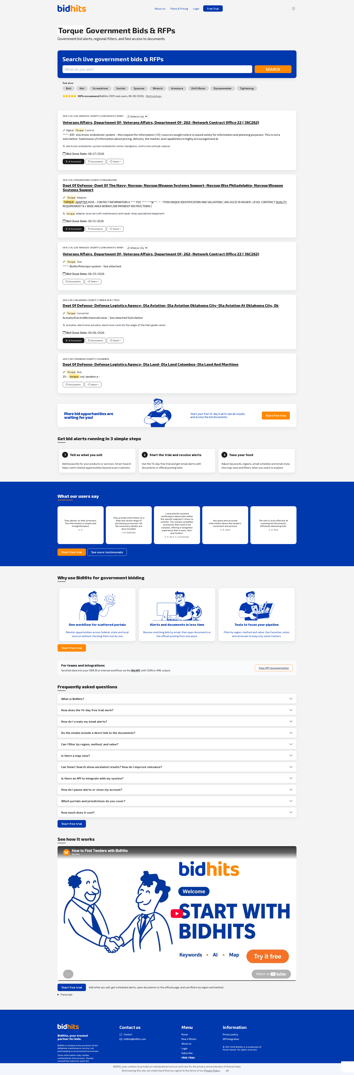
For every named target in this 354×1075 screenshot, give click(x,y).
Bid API (135, 670)
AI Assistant (74, 161)
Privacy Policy (212, 1070)
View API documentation (274, 667)
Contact (128, 1034)
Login (184, 1048)
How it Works (188, 1039)
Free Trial (213, 8)
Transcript (66, 994)
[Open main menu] (293, 8)
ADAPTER (81, 202)
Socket (120, 88)
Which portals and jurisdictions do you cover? (93, 801)
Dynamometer (223, 88)
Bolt (68, 88)
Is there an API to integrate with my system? (92, 778)
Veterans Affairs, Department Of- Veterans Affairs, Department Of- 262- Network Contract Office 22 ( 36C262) (161, 122)
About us (186, 1043)
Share (116, 161)
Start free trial (276, 415)
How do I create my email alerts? (84, 721)
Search (273, 69)
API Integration (231, 1039)
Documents (97, 161)
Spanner (139, 88)
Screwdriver (100, 88)
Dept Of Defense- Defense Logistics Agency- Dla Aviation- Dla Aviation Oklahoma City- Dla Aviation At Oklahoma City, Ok (171, 305)
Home (184, 1034)
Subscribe (187, 1053)
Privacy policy (230, 1034)
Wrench (158, 88)
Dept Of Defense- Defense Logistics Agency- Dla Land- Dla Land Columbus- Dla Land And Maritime (150, 364)
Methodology (154, 96)
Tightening (247, 88)
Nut (82, 88)
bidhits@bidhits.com (135, 1039)
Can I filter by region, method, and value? (89, 744)
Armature (177, 88)
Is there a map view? (75, 755)
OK (227, 1070)
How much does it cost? (78, 812)
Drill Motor (198, 88)
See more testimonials (107, 552)
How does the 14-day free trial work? (87, 710)
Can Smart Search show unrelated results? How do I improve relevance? (111, 767)
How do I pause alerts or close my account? (91, 789)
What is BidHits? (72, 698)
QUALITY (281, 202)
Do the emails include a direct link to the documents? (98, 732)
